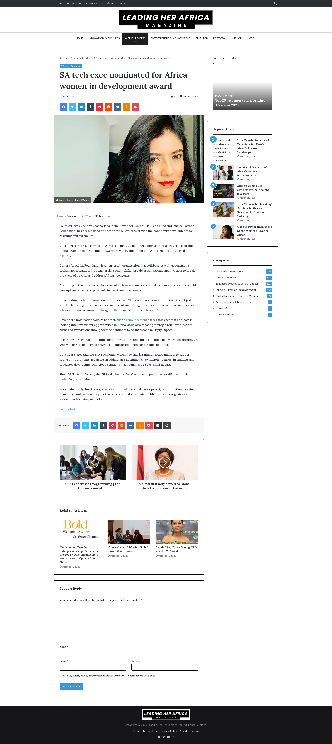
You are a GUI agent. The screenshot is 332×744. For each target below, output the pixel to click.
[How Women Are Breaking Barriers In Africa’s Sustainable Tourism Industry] (223, 209)
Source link (68, 409)
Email (64, 661)
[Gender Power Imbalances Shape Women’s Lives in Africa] (223, 232)
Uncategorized (225, 314)
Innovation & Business (104, 38)
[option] (243, 88)
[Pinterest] (99, 107)
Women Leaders (135, 38)
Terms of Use (74, 3)
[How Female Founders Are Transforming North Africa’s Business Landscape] (223, 150)
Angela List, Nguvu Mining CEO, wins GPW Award (176, 549)
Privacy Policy (94, 3)
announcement (136, 320)
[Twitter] (72, 107)
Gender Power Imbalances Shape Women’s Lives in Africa (254, 231)
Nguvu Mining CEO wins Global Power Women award (128, 549)
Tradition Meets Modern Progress (237, 283)
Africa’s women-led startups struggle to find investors (253, 190)
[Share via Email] (158, 425)
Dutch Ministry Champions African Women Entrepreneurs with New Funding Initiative (242, 100)
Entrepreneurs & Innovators (170, 38)
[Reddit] (108, 107)
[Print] (167, 425)
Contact (123, 3)
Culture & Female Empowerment (236, 289)
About (110, 3)
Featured (202, 38)
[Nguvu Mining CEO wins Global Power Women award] (129, 532)
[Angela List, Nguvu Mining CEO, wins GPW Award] (177, 532)
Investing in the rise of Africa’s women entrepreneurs (252, 171)
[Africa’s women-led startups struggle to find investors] (223, 191)
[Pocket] (135, 107)
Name (64, 646)
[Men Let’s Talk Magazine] (166, 19)
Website (136, 661)
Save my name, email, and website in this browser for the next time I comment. (109, 675)
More (250, 38)
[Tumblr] (90, 107)
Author (237, 38)
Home (59, 3)
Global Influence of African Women (237, 296)
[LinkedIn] (81, 107)
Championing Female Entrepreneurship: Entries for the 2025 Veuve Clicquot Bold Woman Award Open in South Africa (79, 555)
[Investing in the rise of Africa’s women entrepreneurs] (223, 172)
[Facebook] (63, 107)
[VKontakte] (117, 107)
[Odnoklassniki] (126, 107)
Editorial (219, 38)
